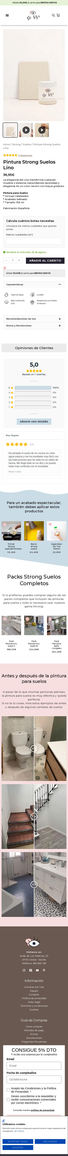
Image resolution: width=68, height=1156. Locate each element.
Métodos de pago (34, 1030)
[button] (7, 15)
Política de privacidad (34, 998)
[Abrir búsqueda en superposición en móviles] (53, 15)
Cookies (34, 1009)
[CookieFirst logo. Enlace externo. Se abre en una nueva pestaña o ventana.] (4, 1121)
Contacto (34, 994)
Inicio (6, 144)
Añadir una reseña (34, 421)
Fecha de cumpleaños (21, 1072)
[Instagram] (24, 970)
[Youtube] (37, 970)
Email (10, 1059)
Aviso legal (34, 1002)
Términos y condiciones (34, 1005)
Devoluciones (34, 1038)
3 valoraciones (25, 155)
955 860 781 (39, 963)
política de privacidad (42, 1110)
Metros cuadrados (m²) (19, 234)
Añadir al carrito (45, 260)
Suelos (27, 144)
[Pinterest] (44, 970)
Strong (16, 144)
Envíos (34, 1034)
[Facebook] (30, 970)
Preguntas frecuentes (34, 1041)
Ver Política (19, 1131)
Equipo (34, 990)
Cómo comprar (34, 1026)
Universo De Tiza (34, 987)
